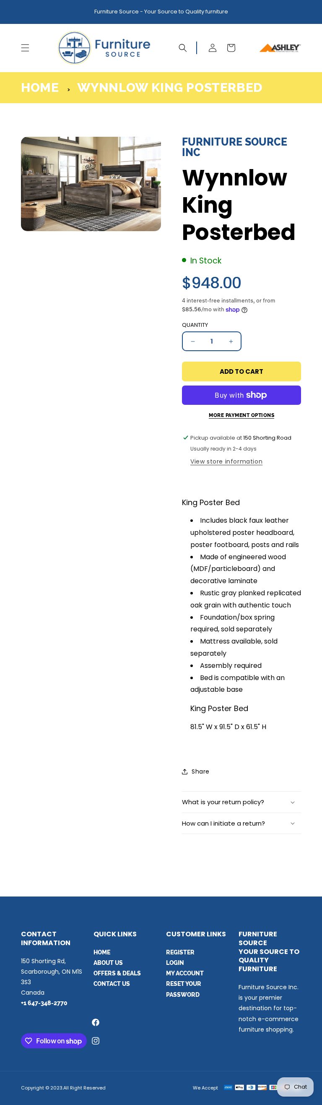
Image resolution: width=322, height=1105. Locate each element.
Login (175, 962)
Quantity (195, 325)
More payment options (241, 415)
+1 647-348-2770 (44, 1003)
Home (40, 87)
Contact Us (111, 983)
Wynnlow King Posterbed (170, 87)
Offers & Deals (117, 973)
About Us (108, 962)
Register (180, 952)
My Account (185, 973)
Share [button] (201, 771)
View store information (226, 461)
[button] (25, 48)
